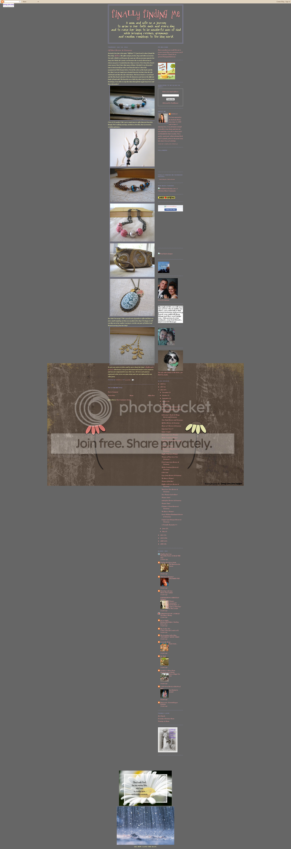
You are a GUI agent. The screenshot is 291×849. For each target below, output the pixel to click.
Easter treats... (173, 644)
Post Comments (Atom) (124, 400)
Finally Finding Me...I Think (164, 179)
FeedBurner (174, 103)
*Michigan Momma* (167, 577)
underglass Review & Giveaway (171, 500)
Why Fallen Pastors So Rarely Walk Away (170, 557)
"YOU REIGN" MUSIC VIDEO (169, 637)
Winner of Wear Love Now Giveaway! (170, 458)
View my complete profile (168, 144)
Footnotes (163, 704)
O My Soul (165, 472)
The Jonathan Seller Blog (168, 635)
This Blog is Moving (166, 615)
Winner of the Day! (168, 481)
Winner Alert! (166, 497)
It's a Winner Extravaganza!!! (171, 407)
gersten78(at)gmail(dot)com (167, 57)
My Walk (163, 656)
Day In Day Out (165, 629)
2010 (162, 538)
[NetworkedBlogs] (170, 206)
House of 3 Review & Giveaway (171, 426)
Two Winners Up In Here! (170, 495)
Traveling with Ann (166, 591)
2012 (162, 390)
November (165, 392)
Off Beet (117, 56)
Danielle (174, 114)
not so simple (164, 620)
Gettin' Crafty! (166, 432)
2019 (162, 384)
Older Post (151, 395)
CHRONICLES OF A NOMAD (169, 614)
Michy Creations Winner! (170, 438)
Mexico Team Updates (166, 593)
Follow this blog (170, 209)
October (165, 395)
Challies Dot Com (166, 554)
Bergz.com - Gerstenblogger (169, 702)
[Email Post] (133, 380)
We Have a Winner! (168, 478)
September (165, 398)
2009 (162, 541)
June (164, 528)
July (163, 404)
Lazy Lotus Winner (167, 446)
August (164, 401)
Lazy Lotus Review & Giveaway (171, 475)
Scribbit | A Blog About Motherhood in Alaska (167, 671)
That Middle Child (174, 578)
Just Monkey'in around (173, 691)
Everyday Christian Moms (166, 719)
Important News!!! (167, 429)
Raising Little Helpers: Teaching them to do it (169, 623)
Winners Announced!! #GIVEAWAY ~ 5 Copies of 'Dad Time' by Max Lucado (175, 604)
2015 (162, 387)
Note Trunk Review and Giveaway (172, 420)
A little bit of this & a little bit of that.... (170, 687)
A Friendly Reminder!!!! (169, 525)
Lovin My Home (165, 642)
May (163, 531)
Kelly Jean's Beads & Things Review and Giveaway (171, 416)
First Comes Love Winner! (170, 435)
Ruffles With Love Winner (170, 454)
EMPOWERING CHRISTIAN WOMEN (169, 598)
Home (131, 395)
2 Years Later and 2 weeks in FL (169, 630)
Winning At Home (163, 721)
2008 (162, 544)
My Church (161, 716)
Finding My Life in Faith (168, 562)
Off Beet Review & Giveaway (171, 423)
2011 (162, 535)
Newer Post (111, 395)
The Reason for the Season (174, 565)
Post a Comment (113, 392)
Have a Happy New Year (174, 675)
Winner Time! (166, 503)
